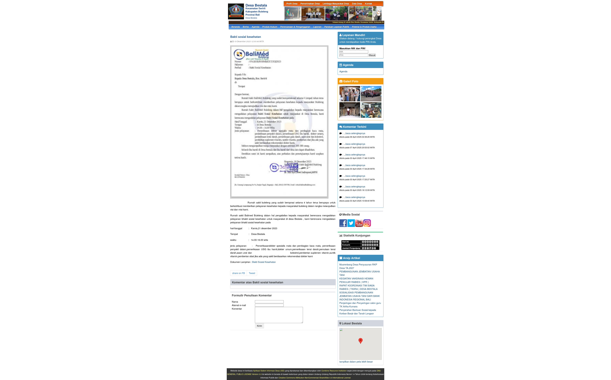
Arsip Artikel (351, 258)
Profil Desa (291, 3)
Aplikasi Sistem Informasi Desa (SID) (268, 370)
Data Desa (357, 3)
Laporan (317, 26)
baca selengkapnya (355, 133)
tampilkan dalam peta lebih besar (356, 361)
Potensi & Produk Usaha (364, 26)
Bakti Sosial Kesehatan (264, 262)
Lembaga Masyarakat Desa (336, 3)
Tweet (252, 273)
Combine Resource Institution (334, 370)
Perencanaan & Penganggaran (295, 26)
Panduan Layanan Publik (336, 26)
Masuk (372, 55)
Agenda (255, 26)
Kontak (368, 3)
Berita (246, 26)
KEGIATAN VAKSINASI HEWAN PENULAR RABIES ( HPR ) (356, 280)
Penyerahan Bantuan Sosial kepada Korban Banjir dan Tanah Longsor (357, 311)
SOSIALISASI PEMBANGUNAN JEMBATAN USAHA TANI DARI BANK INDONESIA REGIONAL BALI (359, 296)
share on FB (238, 273)
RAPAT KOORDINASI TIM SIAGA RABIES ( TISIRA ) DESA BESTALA (358, 287)
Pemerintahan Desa (310, 3)
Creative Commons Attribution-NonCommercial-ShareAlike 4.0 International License (315, 377)
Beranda (236, 26)
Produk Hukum (269, 26)
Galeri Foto (350, 81)
